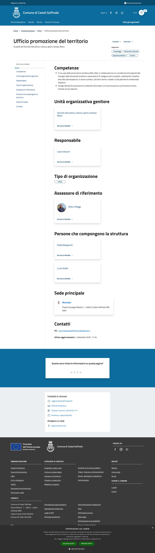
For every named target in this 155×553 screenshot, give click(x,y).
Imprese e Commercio (52, 476)
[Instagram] (115, 12)
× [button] (152, 528)
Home (16, 30)
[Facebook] (110, 12)
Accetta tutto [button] (68, 544)
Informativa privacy (85, 512)
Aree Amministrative (19, 472)
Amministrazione (28, 30)
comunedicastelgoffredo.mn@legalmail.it (74, 330)
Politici (13, 484)
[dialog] (77, 539)
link (99, 539)
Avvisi (114, 476)
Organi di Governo (18, 468)
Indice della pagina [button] (22, 64)
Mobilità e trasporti (51, 484)
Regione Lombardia (18, 3)
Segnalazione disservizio (53, 508)
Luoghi (114, 487)
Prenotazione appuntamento (55, 504)
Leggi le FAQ (49, 512)
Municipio (66, 302)
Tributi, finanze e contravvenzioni (91, 472)
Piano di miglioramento (87, 525)
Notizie (114, 468)
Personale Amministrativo (21, 488)
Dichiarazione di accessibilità (89, 521)
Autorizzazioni (83, 480)
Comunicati (116, 472)
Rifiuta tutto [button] (86, 543)
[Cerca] (141, 12)
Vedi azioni (127, 41)
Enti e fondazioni (17, 480)
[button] (77, 549)
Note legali (82, 516)
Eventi (114, 491)
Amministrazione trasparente (89, 504)
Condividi (115, 41)
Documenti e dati (17, 492)
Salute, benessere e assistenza (90, 476)
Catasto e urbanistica (52, 480)
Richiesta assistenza (52, 516)
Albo (79, 508)
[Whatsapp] (121, 12)
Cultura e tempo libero (53, 472)
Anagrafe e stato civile (53, 468)
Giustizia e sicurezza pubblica (89, 468)
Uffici (39, 30)
